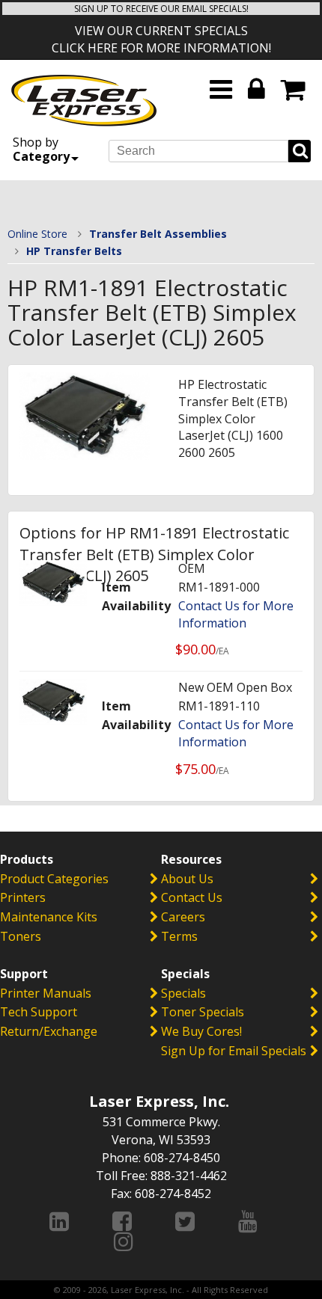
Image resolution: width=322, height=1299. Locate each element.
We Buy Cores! (201, 1031)
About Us (187, 878)
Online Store (37, 234)
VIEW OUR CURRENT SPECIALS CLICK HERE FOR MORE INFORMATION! (161, 39)
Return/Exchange (48, 1031)
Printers (23, 897)
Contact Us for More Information (236, 614)
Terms (179, 936)
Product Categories (54, 878)
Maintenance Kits (48, 917)
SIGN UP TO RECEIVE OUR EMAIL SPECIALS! (161, 8)
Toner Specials (202, 1012)
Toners (20, 936)
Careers (183, 917)
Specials (183, 993)
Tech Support (38, 1012)
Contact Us (191, 897)
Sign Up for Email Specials (233, 1050)
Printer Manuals (45, 993)
